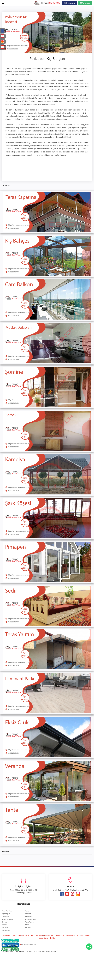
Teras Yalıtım (29, 922)
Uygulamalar (60, 935)
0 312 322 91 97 (30, 890)
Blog (78, 935)
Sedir (27, 924)
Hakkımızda (16, 935)
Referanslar (70, 935)
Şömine (4, 922)
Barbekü (4, 924)
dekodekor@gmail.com (23, 892)
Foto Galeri (85, 935)
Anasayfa (6, 935)
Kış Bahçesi (6, 914)
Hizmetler (25, 935)
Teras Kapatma (7, 911)
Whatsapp (86, 3)
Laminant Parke (30, 919)
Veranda (28, 914)
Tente (27, 911)
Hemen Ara (70, 3)
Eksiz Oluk (28, 916)
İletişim (52, 938)
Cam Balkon (6, 916)
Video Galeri (43, 938)
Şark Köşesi (6, 930)
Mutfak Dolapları (7, 919)
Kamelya (5, 927)
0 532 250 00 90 (16, 890)
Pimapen (28, 927)
